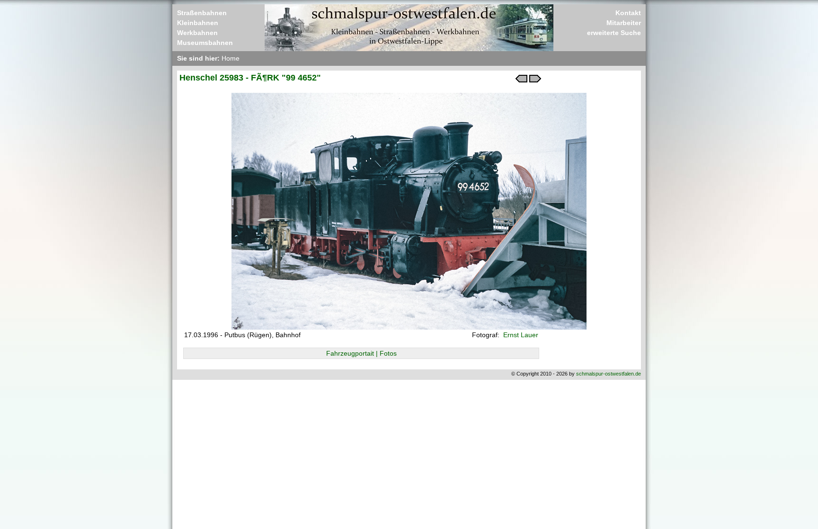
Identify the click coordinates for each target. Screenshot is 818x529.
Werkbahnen (197, 32)
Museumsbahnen (205, 42)
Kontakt (628, 13)
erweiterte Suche (614, 32)
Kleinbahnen (197, 23)
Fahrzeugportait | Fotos (361, 353)
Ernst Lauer (519, 335)
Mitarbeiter (623, 23)
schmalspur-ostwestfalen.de (608, 374)
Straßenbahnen (202, 13)
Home (231, 58)
